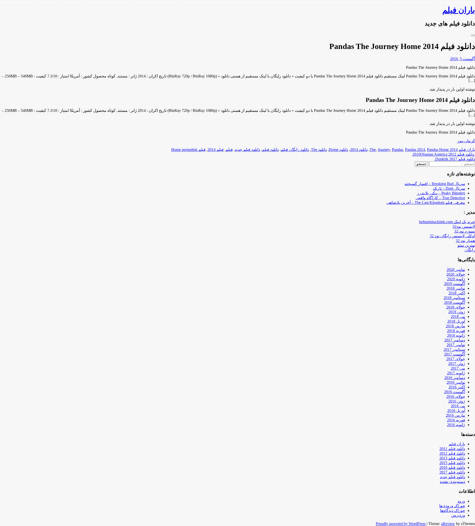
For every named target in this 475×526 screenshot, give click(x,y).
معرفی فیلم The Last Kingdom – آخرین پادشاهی (425, 202)
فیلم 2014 (216, 149)
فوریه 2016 (456, 420)
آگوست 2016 (454, 392)
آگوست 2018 (454, 302)
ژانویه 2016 (456, 425)
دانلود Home (338, 149)
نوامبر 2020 (456, 269)
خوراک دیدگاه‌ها (452, 510)
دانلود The (319, 149)
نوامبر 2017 (456, 345)
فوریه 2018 (456, 331)
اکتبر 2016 (457, 387)
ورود (461, 501)
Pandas (397, 149)
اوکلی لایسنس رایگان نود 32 (452, 236)
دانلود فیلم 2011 (452, 449)
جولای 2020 (455, 274)
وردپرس (458, 515)
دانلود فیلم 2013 (452, 458)
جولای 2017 (455, 359)
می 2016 (458, 406)
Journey (384, 149)
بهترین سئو (466, 245)
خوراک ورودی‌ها (452, 506)
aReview (448, 524)
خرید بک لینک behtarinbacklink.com (447, 222)
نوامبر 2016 (456, 382)
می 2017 (458, 368)
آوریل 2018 (456, 321)
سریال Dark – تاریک (449, 188)
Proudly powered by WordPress (401, 524)
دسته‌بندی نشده (452, 481)
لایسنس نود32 (463, 226)
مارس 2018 (455, 326)
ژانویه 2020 (456, 279)
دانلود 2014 (359, 149)
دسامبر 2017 (454, 340)
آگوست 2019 (454, 284)
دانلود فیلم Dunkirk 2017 (454, 159)
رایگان (470, 250)
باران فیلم (458, 9)
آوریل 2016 (456, 410)
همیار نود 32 (465, 241)
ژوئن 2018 (456, 312)
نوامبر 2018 (456, 288)
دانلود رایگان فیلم (295, 149)
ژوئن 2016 (456, 401)
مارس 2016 (455, 415)
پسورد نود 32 (464, 231)
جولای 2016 (455, 396)
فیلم (229, 149)
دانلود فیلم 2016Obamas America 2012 (443, 154)
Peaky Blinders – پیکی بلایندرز (441, 193)
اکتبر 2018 (457, 293)
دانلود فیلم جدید (247, 149)
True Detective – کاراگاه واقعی (440, 198)
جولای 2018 (455, 307)
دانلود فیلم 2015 (452, 463)
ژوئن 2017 (456, 363)
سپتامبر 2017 (454, 349)
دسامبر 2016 (454, 378)
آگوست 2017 (454, 354)
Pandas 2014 (415, 149)
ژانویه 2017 (456, 373)
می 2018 (458, 316)
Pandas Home (438, 149)
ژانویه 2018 (456, 335)
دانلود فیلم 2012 (452, 453)
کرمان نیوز (466, 141)
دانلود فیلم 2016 (452, 467)
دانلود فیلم (270, 149)
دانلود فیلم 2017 (452, 472)
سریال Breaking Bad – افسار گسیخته (434, 184)
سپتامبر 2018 (454, 298)
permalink (189, 149)
